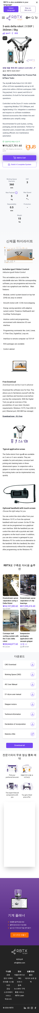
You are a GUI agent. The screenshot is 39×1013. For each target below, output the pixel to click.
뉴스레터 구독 (19, 989)
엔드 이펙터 (8, 978)
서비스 (8, 996)
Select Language (11, 9)
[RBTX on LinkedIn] (25, 1008)
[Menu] (3, 17)
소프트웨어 (8, 992)
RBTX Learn (19, 996)
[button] (19, 68)
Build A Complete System (21, 164)
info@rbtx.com (19, 963)
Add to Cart (21, 158)
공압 (8, 989)
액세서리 (8, 999)
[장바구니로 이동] (36, 17)
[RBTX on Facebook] (35, 1008)
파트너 (19, 982)
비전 (8, 985)
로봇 (16, 33)
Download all (19, 745)
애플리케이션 (19, 975)
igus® (8, 33)
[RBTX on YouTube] (28, 1008)
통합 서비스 (19, 992)
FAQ (19, 978)
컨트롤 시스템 (8, 982)
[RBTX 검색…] (32, 17)
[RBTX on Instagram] (32, 1008)
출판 (30, 975)
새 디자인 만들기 (19, 935)
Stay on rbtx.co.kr (27, 9)
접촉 (19, 985)
